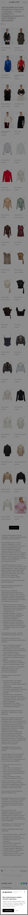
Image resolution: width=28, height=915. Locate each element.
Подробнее (8, 910)
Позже (16, 910)
